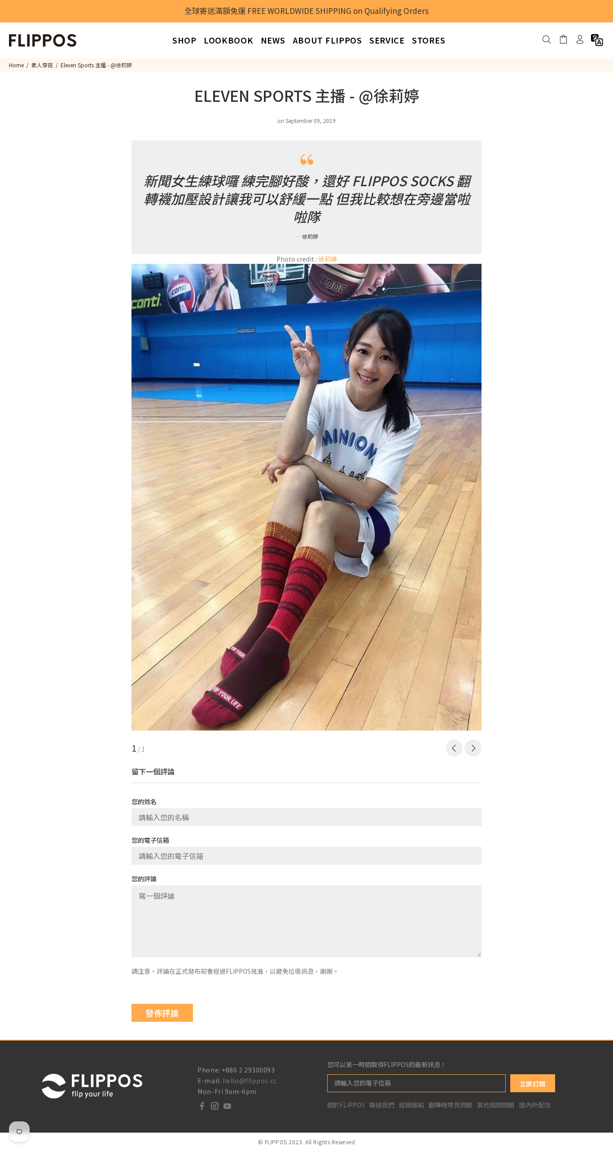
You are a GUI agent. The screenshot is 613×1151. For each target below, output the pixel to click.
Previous (454, 748)
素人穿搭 (42, 65)
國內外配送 (535, 1104)
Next (473, 748)
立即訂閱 (533, 1083)
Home (16, 65)
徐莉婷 (327, 258)
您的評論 (144, 878)
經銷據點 (411, 1104)
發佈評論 (162, 1013)
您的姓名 (144, 801)
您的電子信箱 (150, 840)
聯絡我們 (381, 1104)
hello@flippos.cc (250, 1080)
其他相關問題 (496, 1104)
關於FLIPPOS (346, 1104)
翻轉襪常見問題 (451, 1104)
